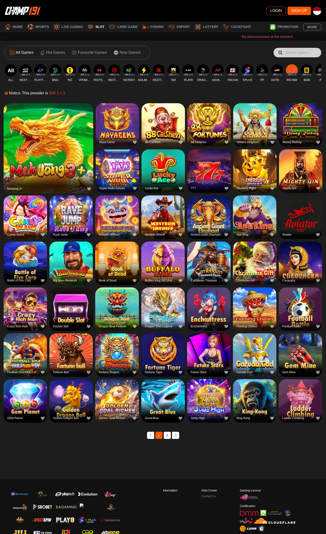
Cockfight (241, 27)
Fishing (157, 27)
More (312, 27)
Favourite (49, 138)
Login (276, 11)
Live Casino (72, 27)
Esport (183, 27)
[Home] (23, 11)
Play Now (48, 149)
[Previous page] (150, 435)
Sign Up (299, 11)
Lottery (210, 27)
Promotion (288, 27)
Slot (100, 27)
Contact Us (208, 496)
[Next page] (175, 435)
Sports (42, 27)
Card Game (127, 27)
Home (18, 27)
